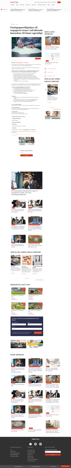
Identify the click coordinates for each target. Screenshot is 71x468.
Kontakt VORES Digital (14, 454)
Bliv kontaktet (38, 332)
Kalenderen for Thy (31, 453)
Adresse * (13, 326)
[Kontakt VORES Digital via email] (40, 444)
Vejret (53, 4)
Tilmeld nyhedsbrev (65, 466)
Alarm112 (12, 4)
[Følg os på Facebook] (30, 444)
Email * (29, 322)
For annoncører (13, 451)
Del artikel (37, 58)
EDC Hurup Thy (14, 299)
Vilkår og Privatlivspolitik (15, 453)
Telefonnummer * (15, 322)
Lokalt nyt (33, 4)
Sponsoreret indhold (31, 460)
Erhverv (22, 4)
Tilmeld (59, 2)
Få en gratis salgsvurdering (33, 459)
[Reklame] (26, 141)
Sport (48, 4)
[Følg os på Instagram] (35, 444)
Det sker (28, 4)
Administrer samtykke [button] (14, 456)
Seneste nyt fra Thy (31, 450)
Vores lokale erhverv (31, 451)
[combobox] (12, 328)
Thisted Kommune (31, 457)
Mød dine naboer (42, 4)
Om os (11, 450)
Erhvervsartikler (30, 456)
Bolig (17, 4)
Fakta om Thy (30, 454)
